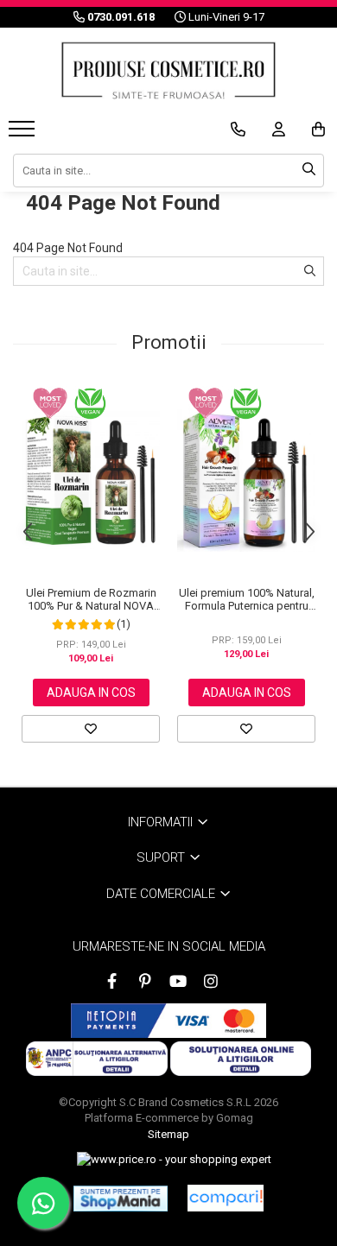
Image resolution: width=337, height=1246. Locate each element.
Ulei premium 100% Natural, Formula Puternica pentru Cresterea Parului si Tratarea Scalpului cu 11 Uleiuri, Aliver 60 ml (246, 599)
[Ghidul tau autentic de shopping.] (226, 1198)
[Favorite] (91, 729)
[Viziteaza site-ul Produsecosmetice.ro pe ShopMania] (120, 1198)
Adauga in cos (91, 692)
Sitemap (168, 1134)
